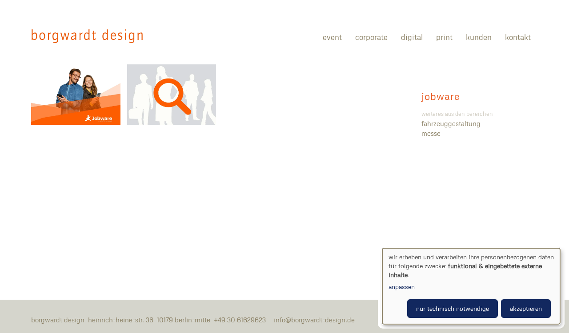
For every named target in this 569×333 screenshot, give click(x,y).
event (332, 37)
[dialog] (471, 286)
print (444, 37)
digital (412, 37)
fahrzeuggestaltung (451, 123)
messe (431, 133)
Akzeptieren (526, 308)
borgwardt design (87, 36)
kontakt (518, 37)
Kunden (479, 37)
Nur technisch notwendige (452, 308)
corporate (371, 37)
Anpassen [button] (402, 286)
